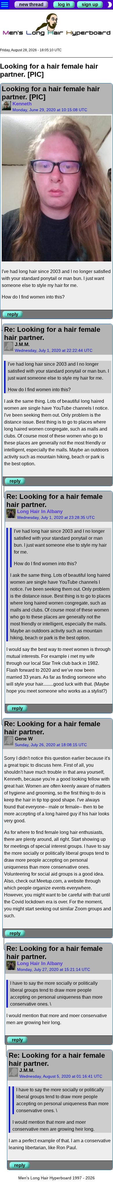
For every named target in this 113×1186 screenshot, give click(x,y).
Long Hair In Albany (40, 511)
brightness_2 (109, 4)
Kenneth (22, 104)
